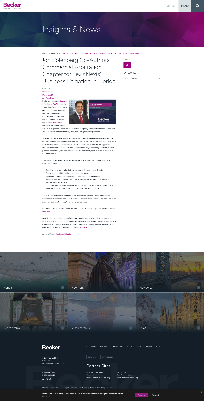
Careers (149, 346)
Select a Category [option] (131, 78)
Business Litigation (64, 234)
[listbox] (142, 78)
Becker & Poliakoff (51, 388)
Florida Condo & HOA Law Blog (98, 378)
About (158, 346)
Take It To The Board (124, 375)
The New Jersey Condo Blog (127, 378)
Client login (92, 357)
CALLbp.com (91, 375)
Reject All (155, 395)
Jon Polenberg (48, 98)
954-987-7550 (49, 372)
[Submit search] (127, 65)
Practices (103, 346)
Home (44, 53)
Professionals (91, 346)
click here (46, 211)
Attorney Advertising (97, 388)
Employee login (107, 357)
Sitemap (110, 388)
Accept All (141, 395)
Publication (47, 92)
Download (46, 95)
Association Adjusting (94, 372)
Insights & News (55, 53)
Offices (129, 346)
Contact (139, 346)
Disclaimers (83, 388)
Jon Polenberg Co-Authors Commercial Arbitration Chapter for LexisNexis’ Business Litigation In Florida (101, 53)
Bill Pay (171, 5)
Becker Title (121, 372)
